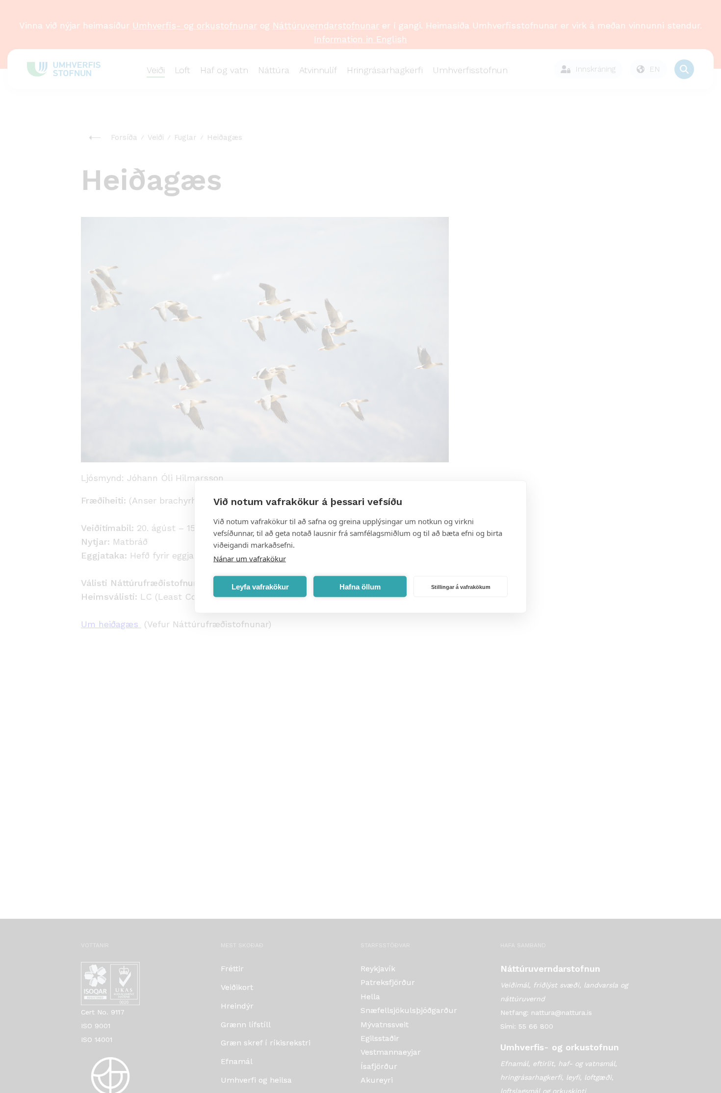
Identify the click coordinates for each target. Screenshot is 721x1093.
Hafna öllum (360, 586)
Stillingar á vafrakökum (460, 586)
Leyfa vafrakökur (260, 586)
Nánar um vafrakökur (249, 558)
